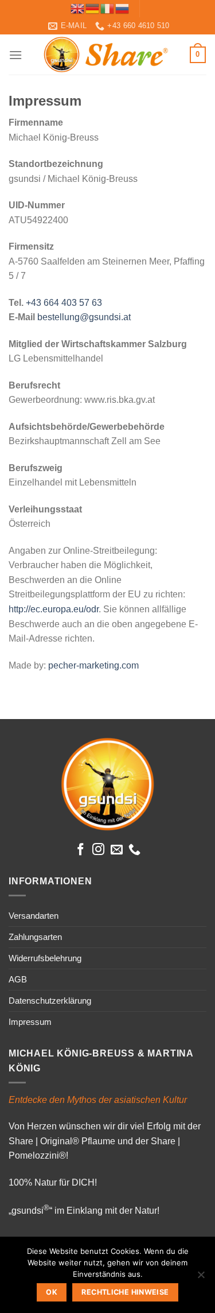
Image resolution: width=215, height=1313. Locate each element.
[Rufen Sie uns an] (134, 850)
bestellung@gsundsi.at (84, 317)
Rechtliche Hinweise (125, 1292)
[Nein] (200, 1278)
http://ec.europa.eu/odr (54, 609)
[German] (92, 8)
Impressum (30, 1022)
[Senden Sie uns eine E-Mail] (117, 850)
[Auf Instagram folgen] (98, 850)
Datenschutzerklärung (50, 1000)
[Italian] (107, 8)
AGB (18, 979)
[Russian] (122, 8)
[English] (78, 8)
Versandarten (33, 915)
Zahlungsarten (35, 937)
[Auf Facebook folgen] (80, 850)
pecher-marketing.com (93, 665)
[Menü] (15, 55)
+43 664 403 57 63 (64, 303)
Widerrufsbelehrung (45, 958)
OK (51, 1292)
